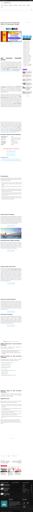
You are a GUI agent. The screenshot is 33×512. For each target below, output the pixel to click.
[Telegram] (9, 29)
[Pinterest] (17, 29)
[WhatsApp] (11, 29)
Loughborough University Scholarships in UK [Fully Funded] (11, 159)
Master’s (2, 69)
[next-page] (2, 477)
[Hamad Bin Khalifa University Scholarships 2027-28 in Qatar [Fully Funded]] (2, 494)
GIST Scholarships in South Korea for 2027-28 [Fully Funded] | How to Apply (18, 474)
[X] (13, 29)
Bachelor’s (19, 68)
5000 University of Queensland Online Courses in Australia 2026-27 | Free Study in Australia (5, 462)
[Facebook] (29, 0)
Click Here (8, 367)
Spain (11, 69)
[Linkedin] (31, 0)
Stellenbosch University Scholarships (13, 341)
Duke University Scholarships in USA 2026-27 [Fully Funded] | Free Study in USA (16, 462)
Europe (5, 88)
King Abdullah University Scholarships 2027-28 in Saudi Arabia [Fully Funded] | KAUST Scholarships (29, 88)
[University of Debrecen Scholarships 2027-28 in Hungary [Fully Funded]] (4, 470)
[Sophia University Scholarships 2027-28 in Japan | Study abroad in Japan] (11, 470)
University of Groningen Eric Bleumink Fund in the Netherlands (11, 160)
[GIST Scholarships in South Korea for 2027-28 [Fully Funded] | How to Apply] (18, 470)
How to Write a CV (8, 365)
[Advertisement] (22, 3)
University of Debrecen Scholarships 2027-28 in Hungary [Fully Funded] (3, 474)
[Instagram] (30, 0)
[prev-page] (1, 477)
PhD (5, 69)
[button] (31, 9)
